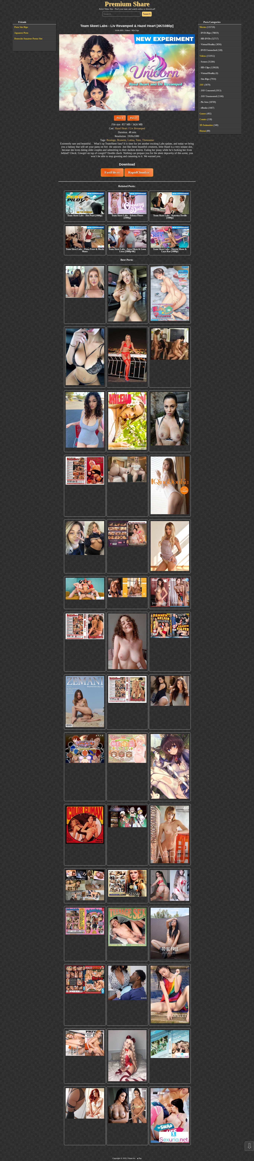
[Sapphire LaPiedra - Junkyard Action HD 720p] (170, 421)
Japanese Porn (21, 33)
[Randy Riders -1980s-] (127, 933)
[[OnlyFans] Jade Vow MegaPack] (127, 1056)
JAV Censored (208, 90)
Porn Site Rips (21, 27)
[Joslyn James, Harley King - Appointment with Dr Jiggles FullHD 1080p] (127, 995)
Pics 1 (120, 117)
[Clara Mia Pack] (170, 546)
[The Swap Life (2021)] (170, 1115)
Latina (131, 140)
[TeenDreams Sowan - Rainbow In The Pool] (170, 995)
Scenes (204, 62)
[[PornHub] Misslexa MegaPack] (85, 357)
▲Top (139, 1158)
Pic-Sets (204, 102)
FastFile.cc (112, 172)
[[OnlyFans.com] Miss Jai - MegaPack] (85, 546)
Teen (138, 140)
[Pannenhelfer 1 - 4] (170, 641)
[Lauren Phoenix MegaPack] (127, 357)
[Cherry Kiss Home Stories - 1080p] (85, 1056)
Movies (203, 27)
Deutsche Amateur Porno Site (28, 39)
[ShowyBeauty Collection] (170, 592)
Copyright (116, 1158)
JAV (202, 85)
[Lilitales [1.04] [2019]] (127, 834)
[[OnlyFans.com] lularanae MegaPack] (127, 486)
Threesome (148, 140)
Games (203, 114)
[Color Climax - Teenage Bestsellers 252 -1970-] (85, 641)
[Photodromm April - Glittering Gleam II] (170, 834)
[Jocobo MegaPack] (85, 885)
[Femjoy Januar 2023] (127, 592)
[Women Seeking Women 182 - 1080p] (127, 546)
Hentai (203, 131)
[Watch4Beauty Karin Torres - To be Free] (170, 933)
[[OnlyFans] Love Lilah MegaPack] (127, 641)
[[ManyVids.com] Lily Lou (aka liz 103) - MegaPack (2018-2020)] (170, 885)
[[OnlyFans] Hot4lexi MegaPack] (85, 421)
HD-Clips (135, 30)
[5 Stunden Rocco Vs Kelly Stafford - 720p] (85, 995)
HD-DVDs (206, 39)
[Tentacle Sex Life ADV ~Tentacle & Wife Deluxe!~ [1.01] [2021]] (127, 766)
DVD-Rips (206, 33)
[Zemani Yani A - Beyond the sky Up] (85, 702)
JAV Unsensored (209, 96)
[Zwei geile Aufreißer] (170, 1056)
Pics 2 (133, 117)
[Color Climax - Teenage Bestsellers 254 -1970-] (127, 702)
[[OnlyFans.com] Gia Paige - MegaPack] (170, 702)
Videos (127, 30)
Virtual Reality (208, 44)
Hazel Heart (121, 128)
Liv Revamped (137, 128)
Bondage (111, 140)
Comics (203, 119)
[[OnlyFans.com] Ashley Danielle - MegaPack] (85, 294)
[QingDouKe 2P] (170, 486)
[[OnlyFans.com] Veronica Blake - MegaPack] (85, 1115)
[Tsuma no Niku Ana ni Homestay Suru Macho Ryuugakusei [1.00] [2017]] (170, 294)
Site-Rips (205, 79)
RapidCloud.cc (138, 172)
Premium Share (127, 4)
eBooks (204, 108)
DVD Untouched (209, 50)
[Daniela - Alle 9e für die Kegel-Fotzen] (170, 357)
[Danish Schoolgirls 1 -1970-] (85, 933)
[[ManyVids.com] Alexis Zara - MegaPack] (127, 1115)
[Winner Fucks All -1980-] (85, 834)
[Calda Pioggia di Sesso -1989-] (127, 885)
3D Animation (206, 125)
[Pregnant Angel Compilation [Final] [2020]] (85, 766)
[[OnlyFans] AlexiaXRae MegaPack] (127, 294)
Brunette (121, 140)
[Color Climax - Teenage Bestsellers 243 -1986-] (85, 486)
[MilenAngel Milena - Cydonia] (127, 421)
